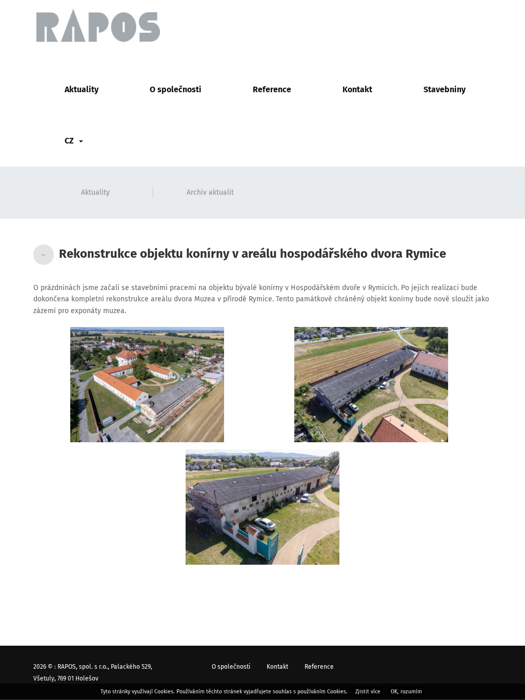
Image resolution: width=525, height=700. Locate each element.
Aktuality (81, 89)
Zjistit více (367, 691)
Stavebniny (444, 89)
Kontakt (357, 89)
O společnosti (175, 89)
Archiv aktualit (210, 192)
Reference (272, 89)
